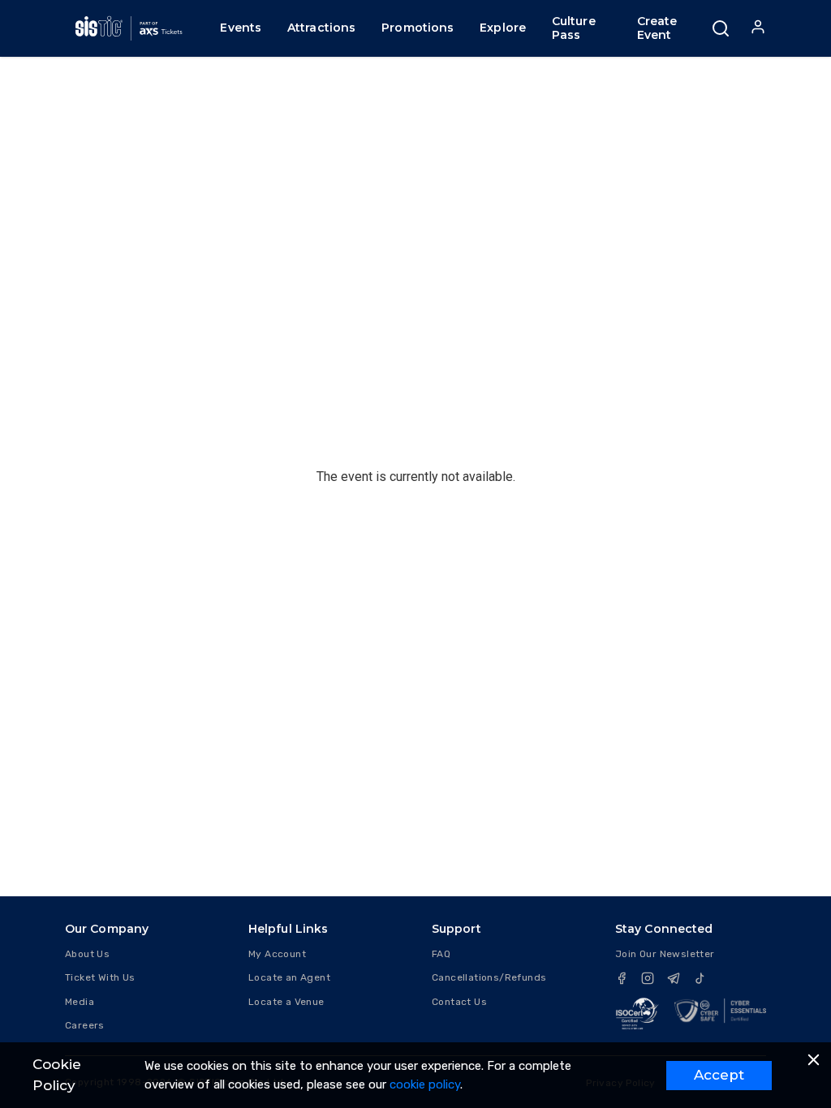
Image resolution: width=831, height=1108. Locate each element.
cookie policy (425, 1084)
